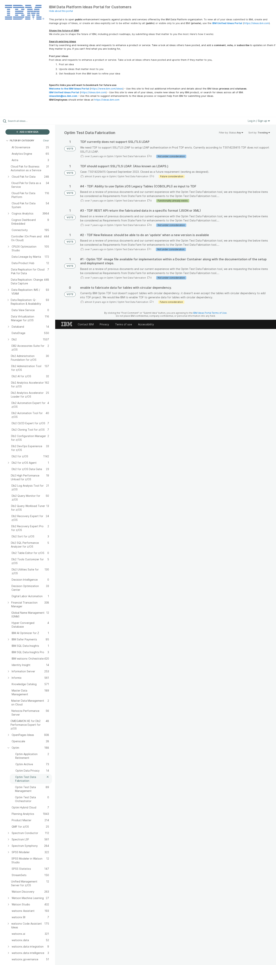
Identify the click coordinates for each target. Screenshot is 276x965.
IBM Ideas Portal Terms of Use (210, 312)
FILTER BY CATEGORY (22, 140)
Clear (46, 140)
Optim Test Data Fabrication (130, 156)
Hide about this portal (61, 11)
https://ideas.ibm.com (256, 23)
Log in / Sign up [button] (258, 120)
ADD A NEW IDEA (28, 131)
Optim (110, 156)
